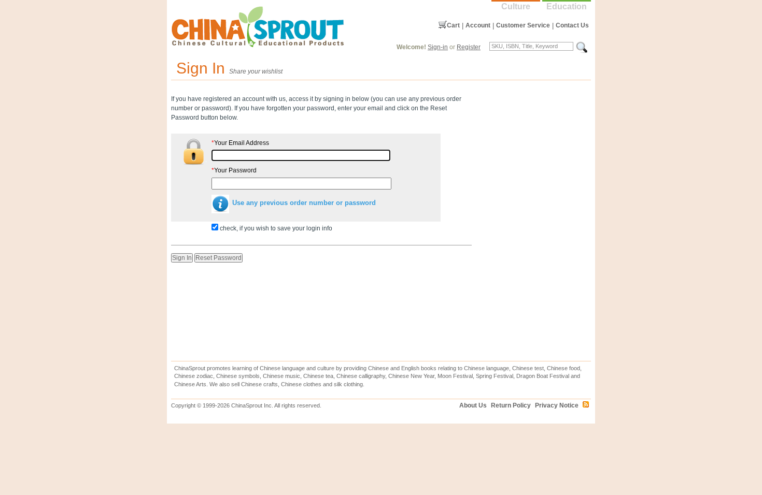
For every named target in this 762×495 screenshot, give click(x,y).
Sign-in (438, 47)
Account (477, 25)
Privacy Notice (556, 405)
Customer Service (523, 25)
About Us (473, 405)
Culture (515, 6)
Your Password (234, 170)
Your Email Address (240, 143)
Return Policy (511, 405)
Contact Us (572, 25)
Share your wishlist (256, 71)
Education (566, 6)
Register (469, 47)
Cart (453, 25)
